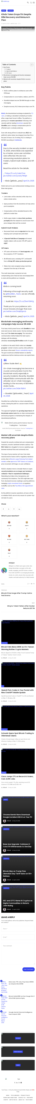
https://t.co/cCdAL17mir (15, 173)
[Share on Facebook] (3, 509)
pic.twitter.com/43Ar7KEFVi (14, 388)
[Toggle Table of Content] (31, 64)
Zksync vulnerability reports (24, 350)
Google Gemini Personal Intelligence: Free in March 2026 (21, 1013)
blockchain (20, 123)
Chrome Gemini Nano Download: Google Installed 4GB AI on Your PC (17, 816)
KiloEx (2, 584)
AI (2, 686)
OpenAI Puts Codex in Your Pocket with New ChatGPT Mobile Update (17, 691)
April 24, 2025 (28, 181)
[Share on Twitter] (9, 509)
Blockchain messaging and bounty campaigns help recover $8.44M (17, 76)
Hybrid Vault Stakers (11, 71)
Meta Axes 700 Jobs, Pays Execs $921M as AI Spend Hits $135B (21, 983)
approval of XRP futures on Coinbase (21, 461)
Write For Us (13, 1099)
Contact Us (22, 1097)
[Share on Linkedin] (19, 509)
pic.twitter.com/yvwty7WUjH (15, 176)
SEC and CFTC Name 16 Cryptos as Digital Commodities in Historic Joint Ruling (17, 903)
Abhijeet (12, 563)
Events (6, 1099)
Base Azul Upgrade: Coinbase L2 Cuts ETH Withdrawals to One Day (17, 845)
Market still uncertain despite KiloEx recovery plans (17, 80)
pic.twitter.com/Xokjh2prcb (14, 311)
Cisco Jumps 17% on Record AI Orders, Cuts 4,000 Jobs (17, 777)
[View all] (18, 1038)
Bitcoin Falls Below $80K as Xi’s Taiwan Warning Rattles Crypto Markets (17, 648)
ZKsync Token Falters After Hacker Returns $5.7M (21, 607)
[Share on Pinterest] (14, 509)
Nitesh (5, 658)
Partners (30, 1097)
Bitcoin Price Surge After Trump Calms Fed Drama (16, 594)
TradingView (29, 428)
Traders (8, 69)
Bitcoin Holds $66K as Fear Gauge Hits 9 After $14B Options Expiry (21, 997)
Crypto (10, 10)
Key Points (7, 67)
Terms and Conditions (10, 1097)
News (3, 10)
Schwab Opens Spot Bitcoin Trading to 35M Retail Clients (17, 734)
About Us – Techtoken (25, 1099)
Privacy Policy (25, 1095)
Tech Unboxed (15, 1095)
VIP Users (9, 73)
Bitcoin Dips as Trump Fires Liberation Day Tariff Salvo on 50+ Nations (17, 873)
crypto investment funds (15, 483)
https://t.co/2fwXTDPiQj (24, 301)
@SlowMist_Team (13, 294)
